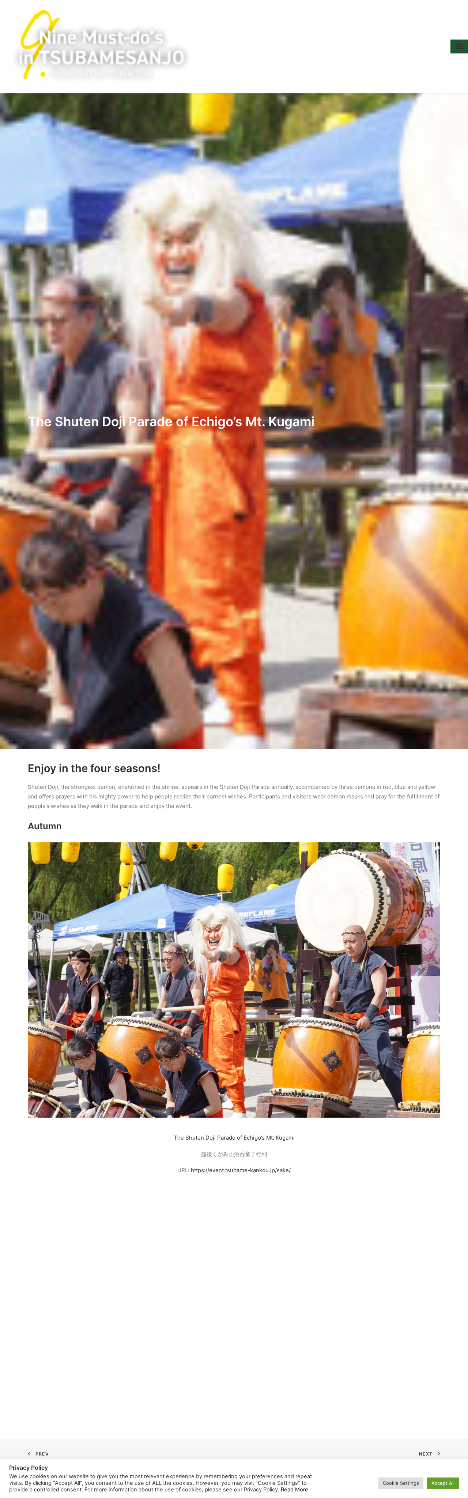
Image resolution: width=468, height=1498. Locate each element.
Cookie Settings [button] (401, 1483)
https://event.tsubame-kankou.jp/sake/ (241, 1170)
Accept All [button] (442, 1483)
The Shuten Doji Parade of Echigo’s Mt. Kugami (234, 1137)
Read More (294, 1489)
